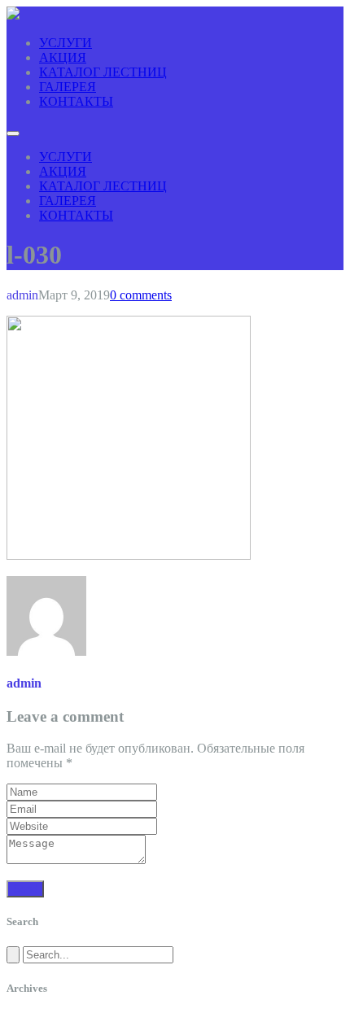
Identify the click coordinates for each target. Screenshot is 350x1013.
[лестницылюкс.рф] (13, 15)
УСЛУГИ (65, 43)
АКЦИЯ (62, 57)
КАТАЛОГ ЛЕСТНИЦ (103, 72)
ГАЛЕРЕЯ (67, 87)
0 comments (141, 295)
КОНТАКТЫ (76, 101)
